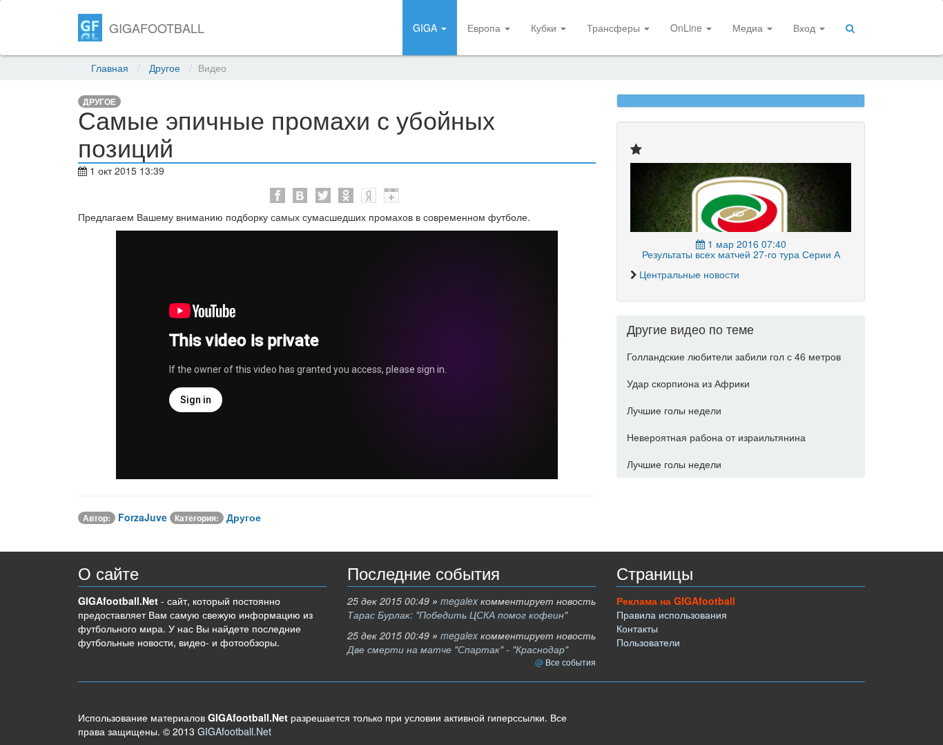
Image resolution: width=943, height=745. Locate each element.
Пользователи (648, 642)
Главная (109, 68)
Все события (570, 662)
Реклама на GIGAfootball (675, 601)
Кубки (545, 28)
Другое (164, 68)
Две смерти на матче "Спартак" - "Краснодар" (457, 649)
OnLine (687, 28)
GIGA (426, 28)
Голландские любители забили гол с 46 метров (734, 356)
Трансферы (615, 28)
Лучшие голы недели (674, 410)
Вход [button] (805, 28)
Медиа (749, 28)
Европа (485, 28)
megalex (459, 601)
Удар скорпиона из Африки (688, 383)
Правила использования (671, 614)
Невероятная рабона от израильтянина (716, 437)
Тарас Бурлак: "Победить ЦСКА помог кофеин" (457, 614)
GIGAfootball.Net (234, 731)
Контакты (637, 628)
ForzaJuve (142, 517)
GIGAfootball (156, 28)
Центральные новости (689, 274)
